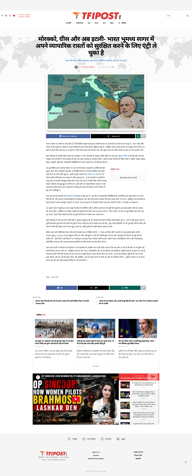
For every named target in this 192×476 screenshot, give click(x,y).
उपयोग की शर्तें (138, 452)
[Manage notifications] (185, 462)
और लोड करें (96, 366)
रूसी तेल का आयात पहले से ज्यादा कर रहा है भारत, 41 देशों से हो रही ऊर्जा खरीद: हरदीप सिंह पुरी (95, 342)
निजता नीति (138, 455)
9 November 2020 (103, 67)
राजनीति (68, 23)
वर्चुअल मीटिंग (122, 155)
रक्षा (89, 23)
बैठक (112, 23)
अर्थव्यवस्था (79, 23)
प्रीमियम (123, 23)
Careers (96, 455)
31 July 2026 (40, 346)
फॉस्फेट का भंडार (93, 174)
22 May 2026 (123, 346)
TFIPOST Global (24, 17)
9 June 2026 (81, 346)
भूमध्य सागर (55, 277)
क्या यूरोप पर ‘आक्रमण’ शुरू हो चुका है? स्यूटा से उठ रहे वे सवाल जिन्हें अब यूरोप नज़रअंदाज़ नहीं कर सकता (54, 342)
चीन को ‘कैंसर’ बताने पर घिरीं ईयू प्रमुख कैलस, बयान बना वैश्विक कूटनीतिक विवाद (136, 342)
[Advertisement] (96, 5)
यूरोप (113, 67)
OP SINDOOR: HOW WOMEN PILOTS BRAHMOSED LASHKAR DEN (145, 378)
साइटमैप (138, 458)
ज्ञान (104, 23)
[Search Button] (188, 15)
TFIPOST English (24, 15)
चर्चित (38, 336)
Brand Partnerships (96, 458)
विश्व (96, 23)
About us (96, 452)
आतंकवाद (69, 196)
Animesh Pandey (88, 67)
